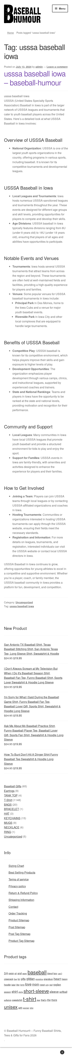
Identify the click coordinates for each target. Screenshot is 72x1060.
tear (38, 1000)
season (7, 991)
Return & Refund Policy (23, 893)
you (31, 1007)
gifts (23, 979)
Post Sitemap (17, 927)
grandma (39, 979)
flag (15, 979)
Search (36, 1054)
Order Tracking (18, 913)
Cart (55, 1051)
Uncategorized (24, 602)
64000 (11, 973)
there (54, 1000)
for (19, 978)
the (49, 1000)
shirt (15, 991)
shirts (21, 992)
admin (39, 66)
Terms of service (19, 879)
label (13, 984)
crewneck (8, 979)
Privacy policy (17, 886)
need (42, 984)
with (20, 1007)
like (18, 984)
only (47, 984)
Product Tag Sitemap (21, 941)
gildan (30, 978)
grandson (48, 979)
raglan (57, 984)
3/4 (6, 973)
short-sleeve (36, 990)
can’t (60, 973)
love (28, 984)
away (24, 973)
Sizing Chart (16, 866)
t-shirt (29, 998)
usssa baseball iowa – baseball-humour (35, 77)
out (51, 984)
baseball (37, 972)
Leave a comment (57, 66)
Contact (13, 907)
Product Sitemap (19, 920)
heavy (64, 979)
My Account (12, 1054)
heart (57, 978)
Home (10, 32)
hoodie (7, 984)
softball (63, 992)
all (16, 973)
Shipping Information (21, 900)
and (19, 973)
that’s (43, 1000)
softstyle (7, 1000)
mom (35, 984)
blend (50, 973)
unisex (11, 1006)
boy (55, 973)
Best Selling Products (22, 872)
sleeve (54, 991)
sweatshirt (17, 1000)
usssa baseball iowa (22, 606)
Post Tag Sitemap (19, 934)
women (26, 1007)
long (22, 984)
